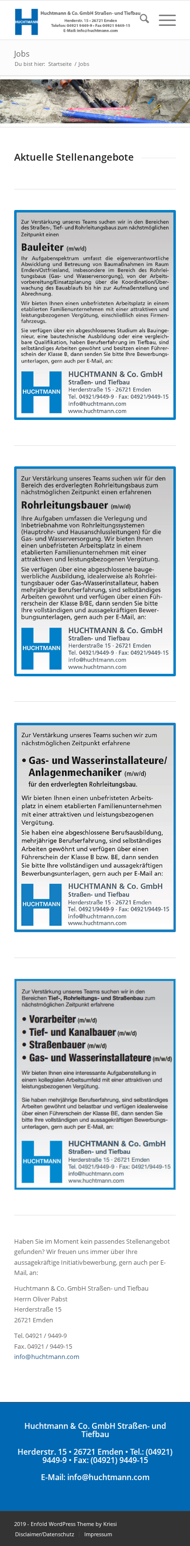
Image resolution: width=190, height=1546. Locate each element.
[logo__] (78, 20)
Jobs (22, 53)
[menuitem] (139, 20)
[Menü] (162, 20)
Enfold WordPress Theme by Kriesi (74, 1523)
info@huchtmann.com (46, 1356)
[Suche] (139, 20)
